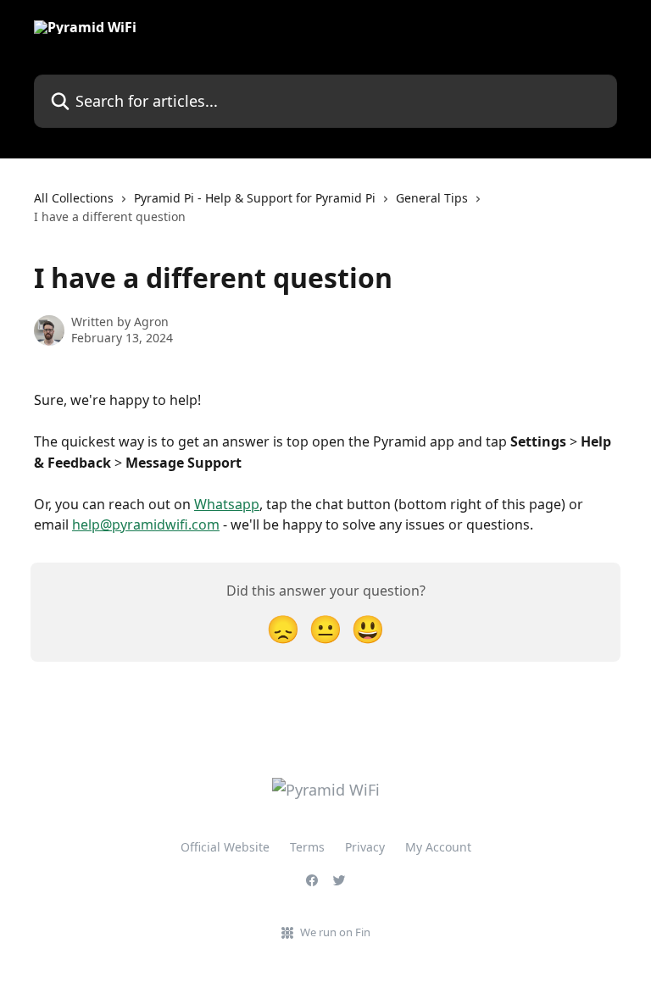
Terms (307, 847)
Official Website (225, 847)
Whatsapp (226, 504)
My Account (438, 847)
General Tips (432, 198)
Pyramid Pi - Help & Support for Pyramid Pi (255, 198)
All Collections (74, 198)
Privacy (365, 847)
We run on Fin (335, 932)
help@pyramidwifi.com (146, 524)
